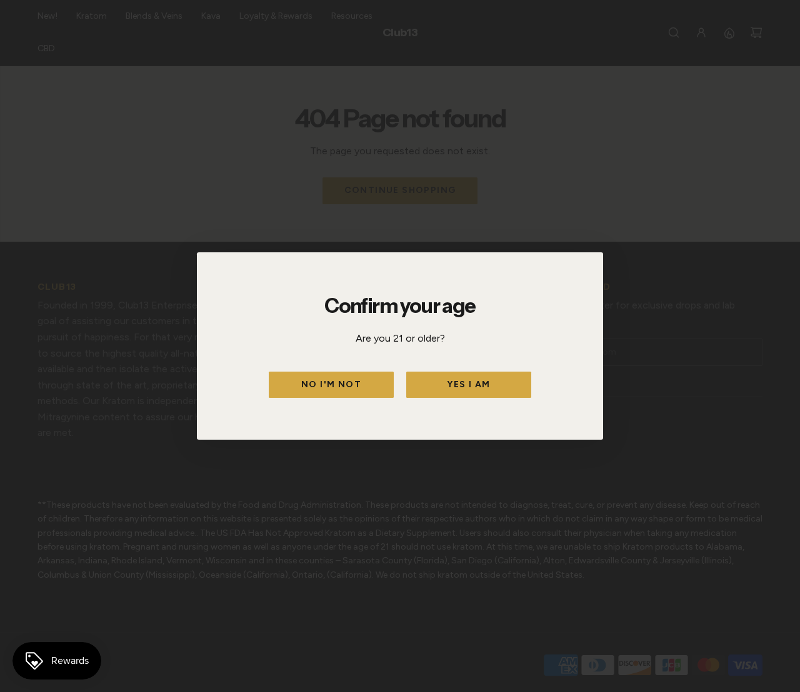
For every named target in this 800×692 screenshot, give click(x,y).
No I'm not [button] (331, 384)
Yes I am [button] (468, 384)
